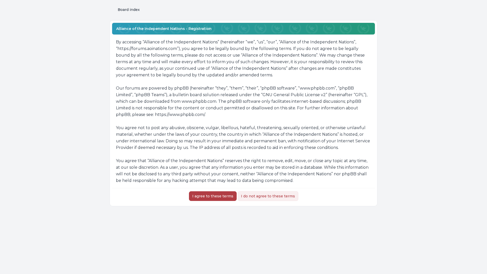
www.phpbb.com (199, 101)
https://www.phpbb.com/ (180, 114)
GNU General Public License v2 (294, 94)
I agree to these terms (212, 196)
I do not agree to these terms (268, 196)
